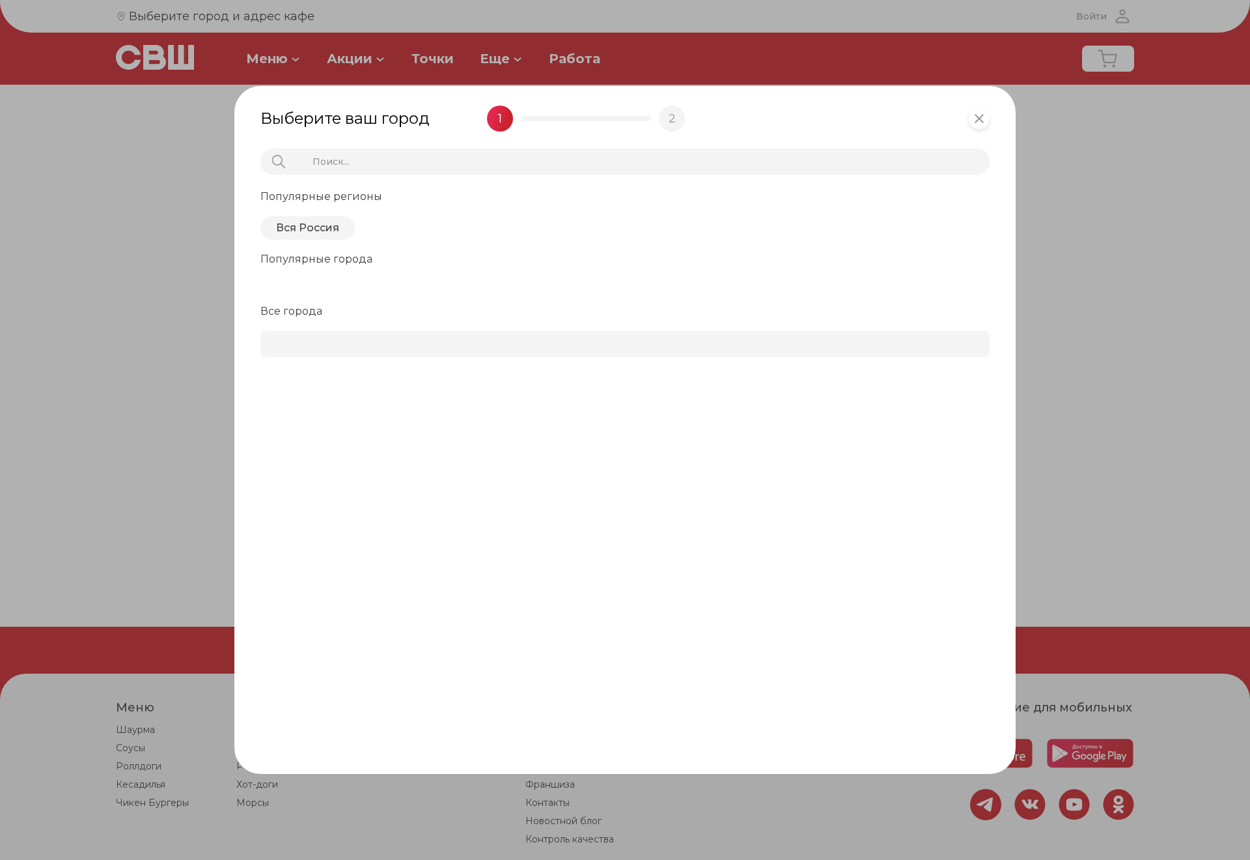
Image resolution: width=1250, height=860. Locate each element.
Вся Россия (307, 228)
